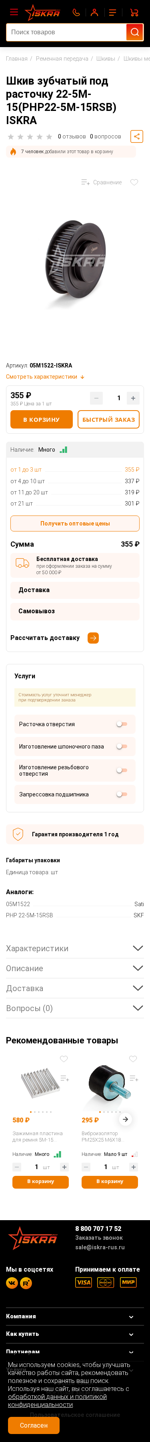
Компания (21, 1316)
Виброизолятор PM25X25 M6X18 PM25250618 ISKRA (104, 1136)
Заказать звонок (99, 1238)
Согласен (34, 1425)
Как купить (22, 1334)
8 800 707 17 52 (98, 1229)
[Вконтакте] (12, 1283)
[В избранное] (136, 182)
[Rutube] (26, 1283)
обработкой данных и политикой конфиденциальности (57, 1400)
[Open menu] (14, 12)
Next (125, 1121)
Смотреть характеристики (41, 376)
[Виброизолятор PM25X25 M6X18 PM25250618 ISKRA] (110, 1080)
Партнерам (23, 1352)
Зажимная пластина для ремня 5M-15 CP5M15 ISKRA (37, 1136)
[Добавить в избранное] (65, 1058)
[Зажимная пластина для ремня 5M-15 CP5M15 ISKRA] (40, 1080)
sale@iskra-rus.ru (100, 1247)
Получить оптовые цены (75, 523)
